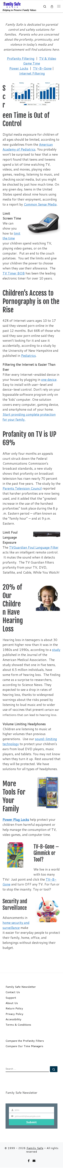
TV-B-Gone (42, 68)
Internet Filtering (32, 73)
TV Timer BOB (14, 273)
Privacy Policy (14, 1014)
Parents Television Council (22, 488)
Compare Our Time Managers (24, 1046)
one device (48, 379)
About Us (12, 1003)
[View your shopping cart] (51, 6)
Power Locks (18, 68)
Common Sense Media (40, 204)
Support (11, 997)
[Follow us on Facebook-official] (29, 1161)
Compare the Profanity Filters (25, 1041)
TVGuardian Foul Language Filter (33, 547)
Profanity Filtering (20, 58)
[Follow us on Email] (34, 1161)
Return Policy (14, 1008)
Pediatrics (28, 355)
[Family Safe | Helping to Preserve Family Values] (12, 4)
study (56, 649)
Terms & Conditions (18, 1024)
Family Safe (35, 1148)
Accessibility (13, 1019)
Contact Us (13, 992)
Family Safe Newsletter (21, 987)
